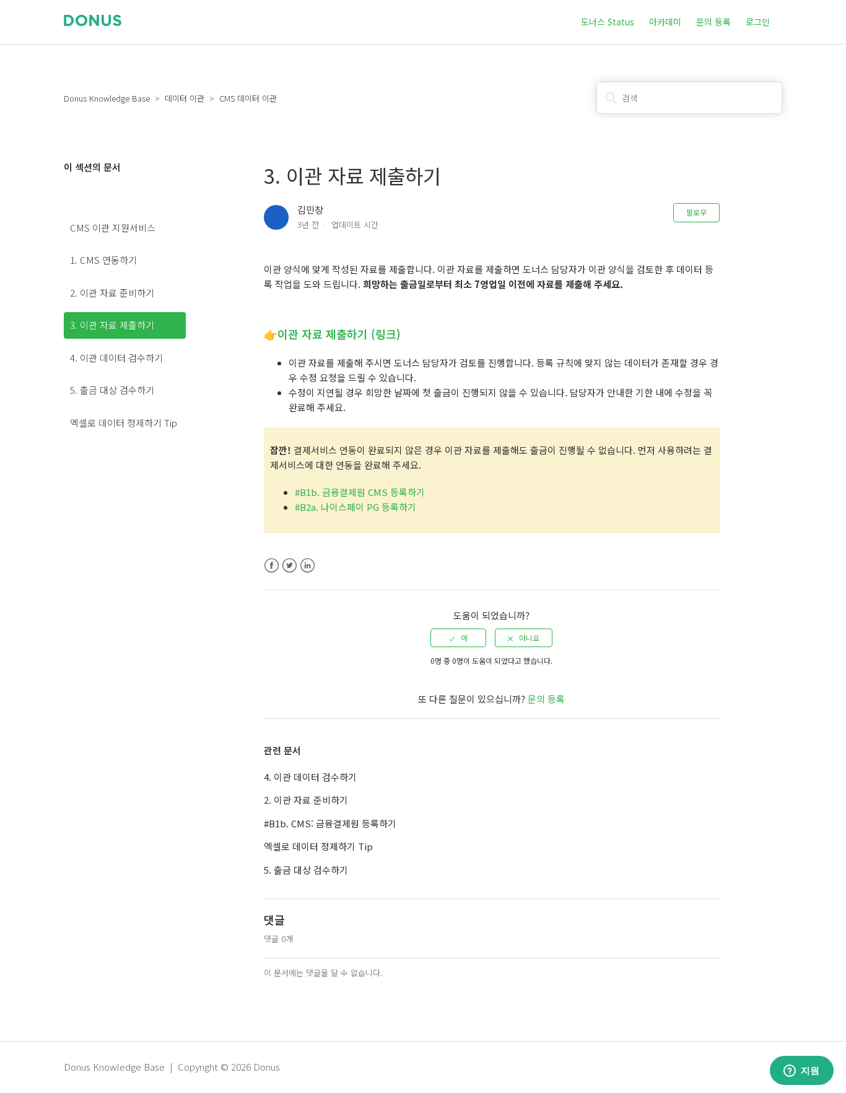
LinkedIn (307, 565)
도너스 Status (607, 21)
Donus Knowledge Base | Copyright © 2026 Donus (172, 1066)
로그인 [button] (758, 21)
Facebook (271, 565)
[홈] (92, 21)
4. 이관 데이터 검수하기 (116, 357)
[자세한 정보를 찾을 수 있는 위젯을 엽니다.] (801, 1071)
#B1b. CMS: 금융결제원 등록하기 (330, 823)
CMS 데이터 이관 (248, 98)
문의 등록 (713, 21)
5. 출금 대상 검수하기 (112, 389)
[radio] (458, 638)
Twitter (289, 565)
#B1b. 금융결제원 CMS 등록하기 (360, 492)
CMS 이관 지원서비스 (112, 227)
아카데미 (665, 21)
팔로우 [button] (696, 212)
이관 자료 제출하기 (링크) (339, 334)
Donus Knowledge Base (107, 98)
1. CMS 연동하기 (103, 259)
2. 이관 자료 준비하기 (112, 292)
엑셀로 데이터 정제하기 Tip (123, 422)
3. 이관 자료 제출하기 (112, 324)
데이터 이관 (184, 98)
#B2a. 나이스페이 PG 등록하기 (355, 506)
